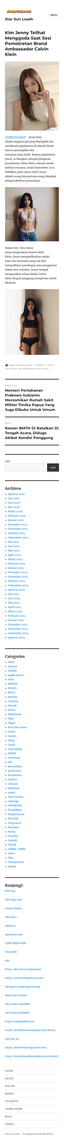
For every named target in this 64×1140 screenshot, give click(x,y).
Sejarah (12, 840)
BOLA (11, 692)
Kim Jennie (42, 368)
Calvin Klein (11, 368)
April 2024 (14, 607)
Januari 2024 (16, 620)
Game (11, 731)
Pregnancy (14, 822)
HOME (50, 365)
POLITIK (13, 818)
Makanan (14, 788)
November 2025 (18, 528)
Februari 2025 (16, 563)
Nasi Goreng (15, 796)
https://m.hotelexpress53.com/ (24, 977)
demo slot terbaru (16, 995)
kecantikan (15, 766)
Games (12, 735)
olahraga (13, 801)
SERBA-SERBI (16, 849)
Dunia (11, 709)
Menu (53, 15)
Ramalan (13, 827)
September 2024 (18, 585)
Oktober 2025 (16, 533)
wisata (12, 866)
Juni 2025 (14, 546)
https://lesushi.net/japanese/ (23, 969)
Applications (15, 675)
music (11, 792)
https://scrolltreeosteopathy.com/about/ (30, 1030)
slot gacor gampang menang (22, 986)
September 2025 (18, 537)
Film (11, 718)
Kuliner (12, 779)
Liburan (13, 783)
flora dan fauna (17, 727)
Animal (12, 666)
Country (13, 701)
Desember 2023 (17, 624)
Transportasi (16, 862)
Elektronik (14, 714)
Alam (11, 662)
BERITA (12, 683)
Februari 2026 (16, 515)
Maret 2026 (15, 511)
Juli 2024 (13, 594)
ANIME (12, 670)
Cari (7, 461)
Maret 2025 (15, 559)
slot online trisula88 (17, 1004)
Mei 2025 (14, 550)
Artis (11, 679)
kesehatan (14, 770)
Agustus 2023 (16, 637)
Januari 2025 (16, 567)
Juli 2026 (13, 498)
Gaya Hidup (15, 749)
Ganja (11, 744)
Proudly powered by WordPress (38, 1134)
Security (13, 835)
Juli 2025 (13, 541)
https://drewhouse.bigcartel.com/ (26, 1047)
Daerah (12, 705)
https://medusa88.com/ (19, 1021)
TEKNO (9, 1124)
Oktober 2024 (16, 581)
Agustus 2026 (16, 494)
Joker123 (10, 925)
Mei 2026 (14, 507)
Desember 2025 (17, 524)
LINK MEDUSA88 (15, 943)
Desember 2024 (17, 572)
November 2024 (18, 576)
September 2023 (18, 633)
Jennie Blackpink (27, 368)
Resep (11, 831)
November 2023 (18, 628)
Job (10, 762)
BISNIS (12, 688)
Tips (10, 857)
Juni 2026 (14, 502)
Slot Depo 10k (13, 899)
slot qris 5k (12, 1038)
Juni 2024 (14, 598)
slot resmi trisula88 (17, 1012)
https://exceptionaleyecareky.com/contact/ (32, 1056)
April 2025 (14, 554)
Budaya (12, 696)
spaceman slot (14, 934)
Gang (11, 740)
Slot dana (11, 917)
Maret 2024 (15, 611)
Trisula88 (11, 951)
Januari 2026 (16, 520)
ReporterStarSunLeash (20, 365)
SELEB (12, 844)
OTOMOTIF (15, 805)
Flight (12, 722)
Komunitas (15, 775)
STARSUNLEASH (15, 137)
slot (7, 960)
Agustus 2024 (16, 589)
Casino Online (13, 908)
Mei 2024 (14, 602)
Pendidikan (15, 809)
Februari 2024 (16, 615)
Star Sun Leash (19, 19)
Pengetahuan (16, 814)
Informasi (14, 757)
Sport (11, 853)
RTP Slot (10, 890)
